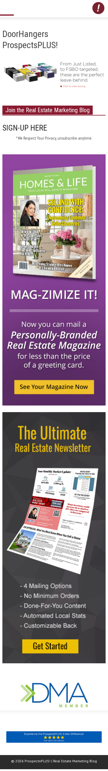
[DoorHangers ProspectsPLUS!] (54, 77)
